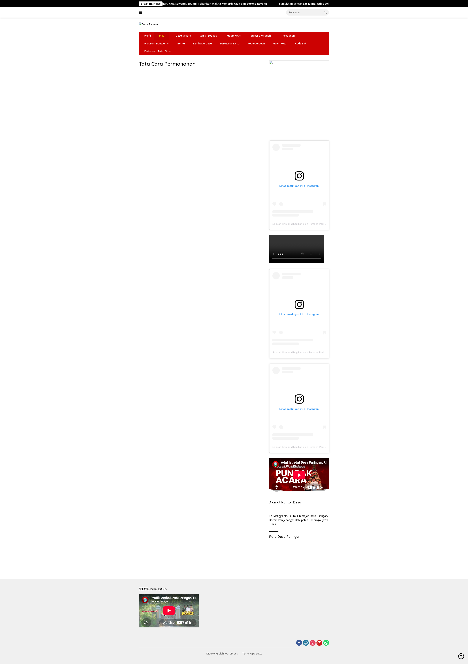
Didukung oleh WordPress (222, 653)
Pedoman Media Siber (157, 51)
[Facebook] (299, 643)
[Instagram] (313, 643)
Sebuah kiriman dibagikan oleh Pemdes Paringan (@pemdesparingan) (313, 223)
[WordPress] (306, 643)
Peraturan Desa (229, 43)
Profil (147, 35)
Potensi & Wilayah (260, 35)
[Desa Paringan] (149, 24)
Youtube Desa (256, 43)
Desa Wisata (183, 35)
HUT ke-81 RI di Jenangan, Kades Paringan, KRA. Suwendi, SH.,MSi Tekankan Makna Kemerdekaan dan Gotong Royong (163, 3)
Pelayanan (288, 35)
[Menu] (141, 12)
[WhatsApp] (326, 643)
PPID (162, 35)
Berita (181, 43)
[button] (325, 12)
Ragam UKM (233, 35)
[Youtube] (319, 643)
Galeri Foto (279, 43)
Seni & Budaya (208, 35)
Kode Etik (300, 43)
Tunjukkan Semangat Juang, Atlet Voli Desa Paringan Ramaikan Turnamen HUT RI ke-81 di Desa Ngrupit (321, 3)
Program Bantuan (155, 43)
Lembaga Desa (202, 43)
